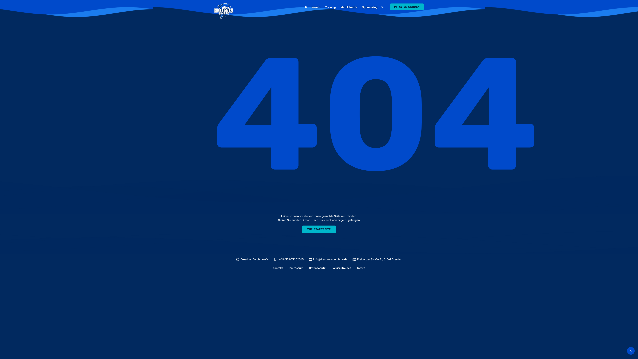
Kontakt (278, 268)
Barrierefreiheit (341, 268)
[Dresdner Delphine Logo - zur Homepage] (223, 11)
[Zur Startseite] (306, 7)
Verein (316, 7)
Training (330, 7)
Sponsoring (370, 7)
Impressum (296, 268)
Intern (361, 268)
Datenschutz (317, 268)
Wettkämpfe (349, 7)
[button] (383, 7)
